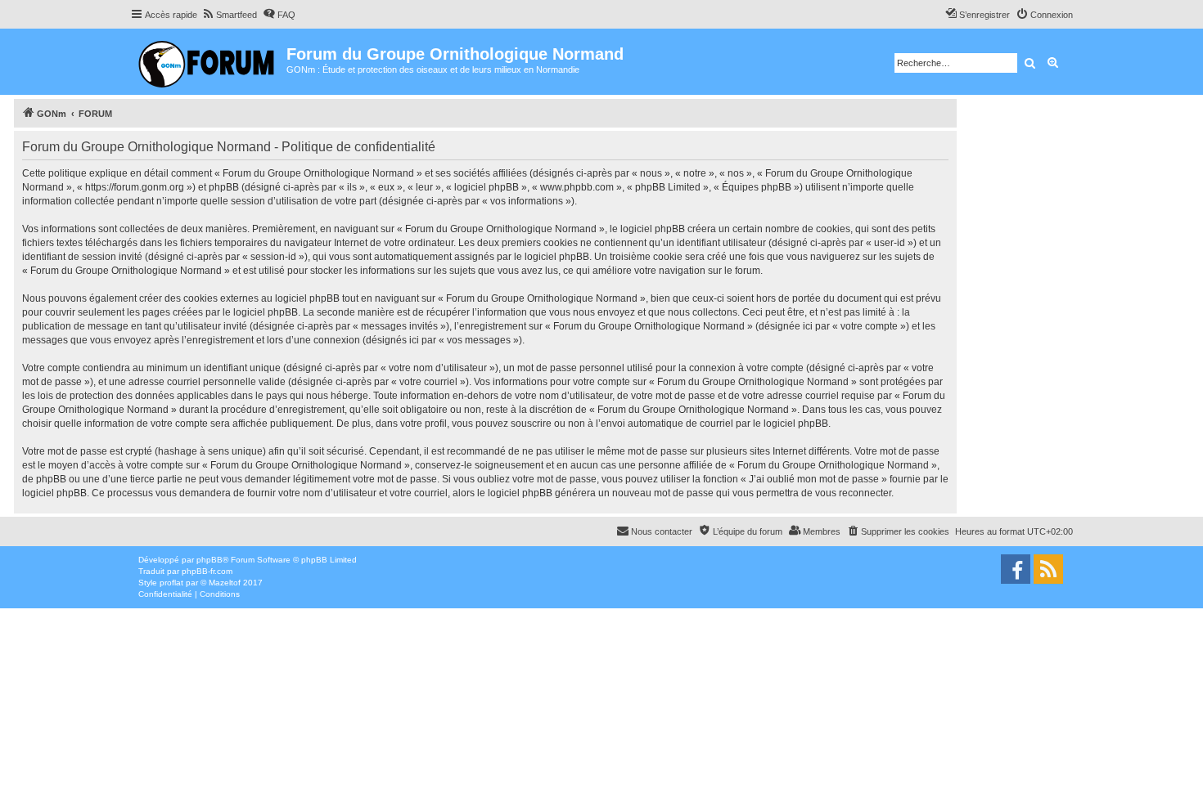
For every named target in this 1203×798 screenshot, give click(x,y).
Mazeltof (225, 582)
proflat (171, 582)
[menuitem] (229, 15)
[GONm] (208, 62)
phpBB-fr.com (207, 571)
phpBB (209, 559)
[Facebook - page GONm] (1015, 569)
